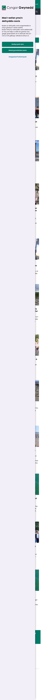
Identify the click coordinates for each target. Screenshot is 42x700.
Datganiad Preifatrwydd (17, 57)
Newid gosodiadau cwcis (18, 50)
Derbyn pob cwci (18, 44)
